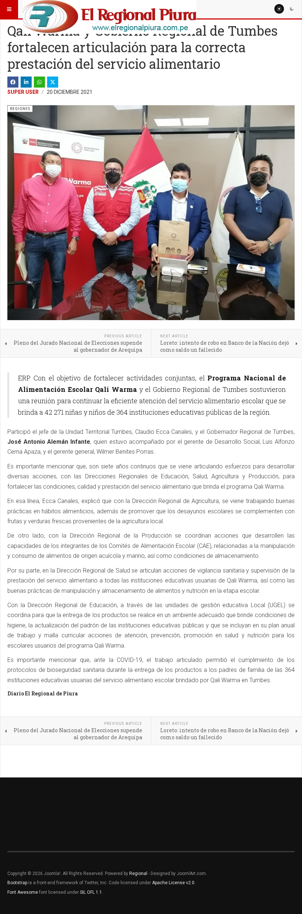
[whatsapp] (39, 82)
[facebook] (12, 82)
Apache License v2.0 (173, 882)
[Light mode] (279, 9)
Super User (23, 92)
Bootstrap (17, 882)
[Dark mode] (291, 9)
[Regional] (109, 9)
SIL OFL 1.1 (91, 892)
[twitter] (52, 82)
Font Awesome (22, 892)
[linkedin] (26, 82)
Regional (138, 873)
